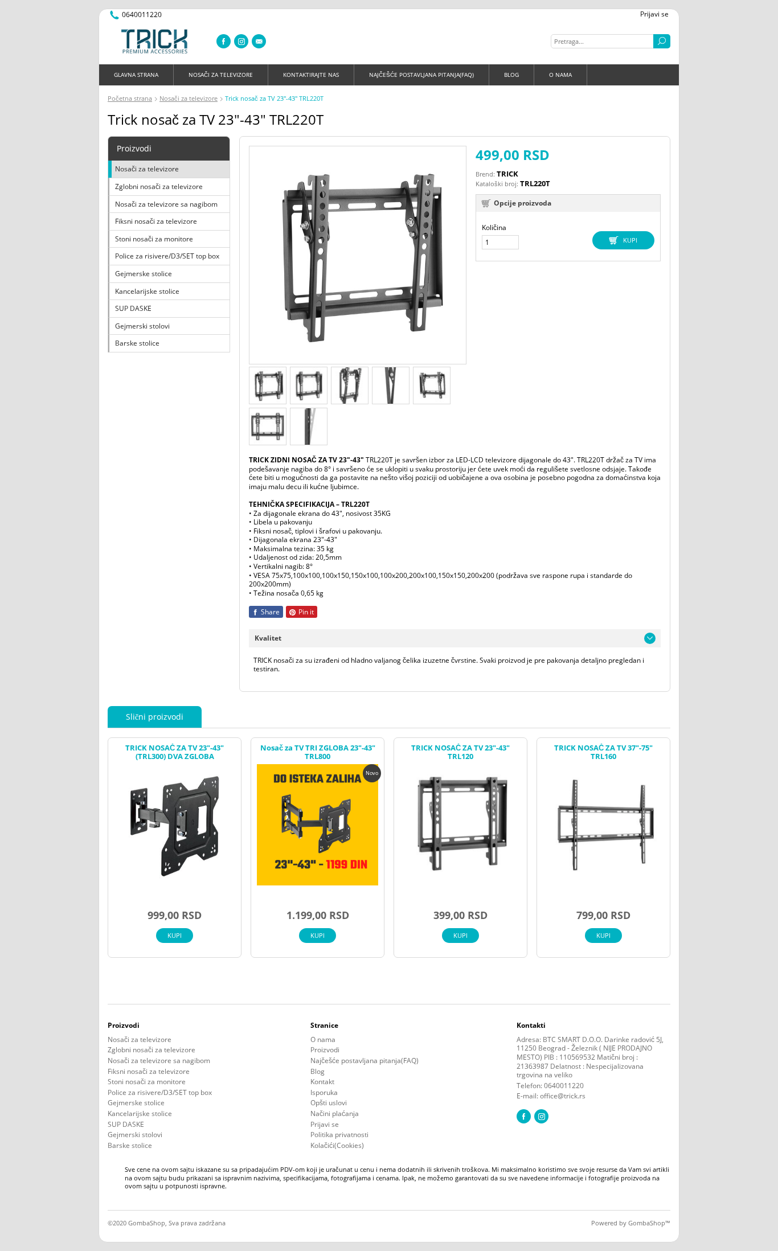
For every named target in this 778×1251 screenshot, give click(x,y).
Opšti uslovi (328, 1103)
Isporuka (324, 1092)
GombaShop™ (649, 1223)
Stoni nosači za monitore (154, 239)
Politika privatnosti (339, 1134)
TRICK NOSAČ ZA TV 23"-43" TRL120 (460, 752)
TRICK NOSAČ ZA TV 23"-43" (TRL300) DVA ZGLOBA (174, 752)
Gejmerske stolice (143, 273)
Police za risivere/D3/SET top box (167, 256)
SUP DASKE (133, 308)
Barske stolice (137, 343)
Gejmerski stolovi (142, 326)
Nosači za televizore (221, 75)
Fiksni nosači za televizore (156, 221)
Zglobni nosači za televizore (159, 186)
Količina (494, 227)
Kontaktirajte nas (311, 75)
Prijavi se (654, 14)
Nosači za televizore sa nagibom (166, 204)
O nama (560, 75)
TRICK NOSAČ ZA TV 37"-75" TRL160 (603, 752)
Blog (511, 75)
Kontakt (322, 1081)
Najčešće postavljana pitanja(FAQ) (421, 75)
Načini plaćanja (334, 1113)
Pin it (305, 612)
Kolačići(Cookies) (337, 1145)
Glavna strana (136, 75)
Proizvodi (324, 1050)
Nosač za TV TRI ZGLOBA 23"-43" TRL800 (317, 752)
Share (269, 612)
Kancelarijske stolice (147, 291)
